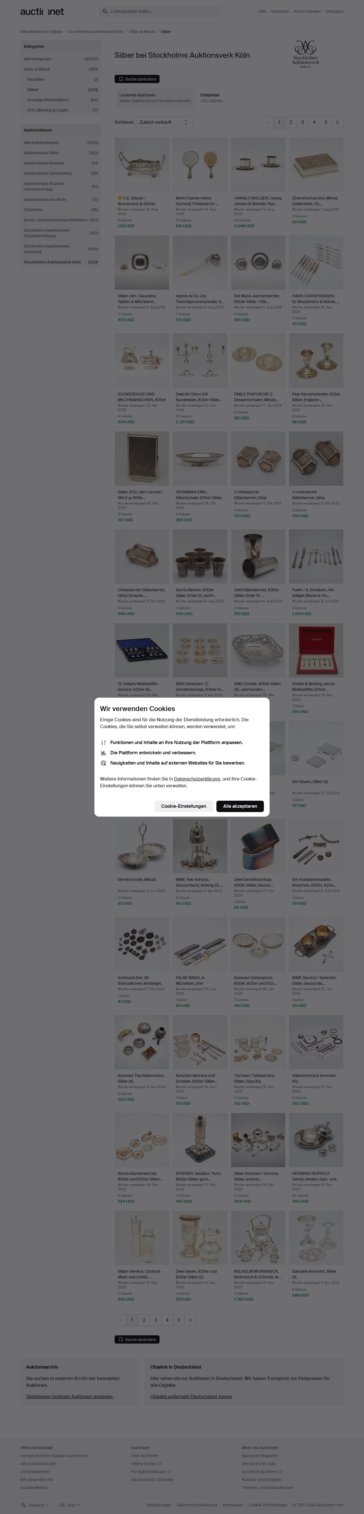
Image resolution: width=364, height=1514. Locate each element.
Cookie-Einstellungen (183, 806)
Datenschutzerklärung (197, 779)
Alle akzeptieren (240, 806)
